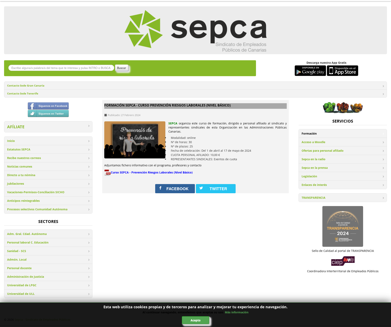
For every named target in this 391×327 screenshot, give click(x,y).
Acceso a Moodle (313, 142)
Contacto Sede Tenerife (22, 93)
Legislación (309, 176)
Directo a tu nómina (21, 175)
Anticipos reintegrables (23, 201)
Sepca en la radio (313, 159)
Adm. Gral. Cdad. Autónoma (27, 234)
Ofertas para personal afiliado (323, 151)
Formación (309, 133)
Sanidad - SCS (16, 251)
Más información (236, 312)
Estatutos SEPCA (18, 149)
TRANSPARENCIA (313, 198)
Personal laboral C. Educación (27, 242)
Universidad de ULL (21, 294)
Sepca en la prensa (315, 168)
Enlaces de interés (314, 185)
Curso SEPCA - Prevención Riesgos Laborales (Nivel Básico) (152, 172)
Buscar (121, 68)
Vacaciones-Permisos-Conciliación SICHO (35, 192)
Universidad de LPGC (21, 285)
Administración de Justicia (25, 277)
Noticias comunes (19, 166)
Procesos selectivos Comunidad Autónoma (37, 209)
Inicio (11, 141)
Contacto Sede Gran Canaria (25, 85)
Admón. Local (16, 259)
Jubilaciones (15, 183)
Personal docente (19, 268)
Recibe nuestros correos (24, 158)
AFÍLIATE (15, 126)
